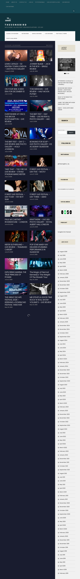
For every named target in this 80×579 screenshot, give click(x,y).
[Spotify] (65, 212)
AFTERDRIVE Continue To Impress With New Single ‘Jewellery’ (66, 60)
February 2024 (64, 362)
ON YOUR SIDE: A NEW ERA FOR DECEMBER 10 (15, 90)
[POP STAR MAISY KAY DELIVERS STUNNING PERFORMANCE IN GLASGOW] (41, 236)
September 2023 (65, 381)
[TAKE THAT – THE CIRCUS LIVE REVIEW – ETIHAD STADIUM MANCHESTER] (16, 160)
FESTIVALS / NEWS (61, 33)
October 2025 (64, 288)
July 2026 (62, 255)
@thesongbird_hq (63, 164)
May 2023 (62, 396)
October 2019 (64, 547)
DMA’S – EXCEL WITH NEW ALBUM (65, 109)
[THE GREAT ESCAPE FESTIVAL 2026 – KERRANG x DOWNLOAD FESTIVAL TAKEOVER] (16, 289)
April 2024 (63, 355)
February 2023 (64, 407)
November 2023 (64, 374)
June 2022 (63, 436)
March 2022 (63, 447)
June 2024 (63, 348)
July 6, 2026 (8, 176)
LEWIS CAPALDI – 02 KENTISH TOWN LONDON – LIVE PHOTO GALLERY (15, 66)
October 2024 (64, 333)
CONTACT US (22, 2)
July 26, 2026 (34, 71)
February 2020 (64, 532)
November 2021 (64, 462)
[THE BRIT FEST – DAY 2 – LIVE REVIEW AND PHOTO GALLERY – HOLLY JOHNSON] (16, 133)
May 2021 (62, 484)
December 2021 (64, 459)
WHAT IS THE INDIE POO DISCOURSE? (65, 98)
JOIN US (31, 2)
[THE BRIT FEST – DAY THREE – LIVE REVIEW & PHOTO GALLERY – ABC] (41, 105)
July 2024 (62, 344)
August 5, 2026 (9, 71)
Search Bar (61, 130)
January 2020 (64, 536)
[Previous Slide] (61, 65)
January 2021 (64, 499)
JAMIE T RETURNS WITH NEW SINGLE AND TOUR (66, 103)
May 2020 (63, 521)
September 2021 (65, 470)
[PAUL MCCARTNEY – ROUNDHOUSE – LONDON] (16, 211)
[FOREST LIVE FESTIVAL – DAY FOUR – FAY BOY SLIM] (16, 186)
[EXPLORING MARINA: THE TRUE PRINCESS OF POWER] (16, 263)
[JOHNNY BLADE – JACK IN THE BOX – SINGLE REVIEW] (41, 55)
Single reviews (37, 33)
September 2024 (65, 337)
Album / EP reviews (12, 33)
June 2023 (63, 392)
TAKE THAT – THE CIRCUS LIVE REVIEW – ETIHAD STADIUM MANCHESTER (16, 172)
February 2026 (64, 274)
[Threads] (71, 212)
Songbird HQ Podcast (64, 232)
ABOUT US (14, 2)
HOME (7, 2)
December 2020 (65, 503)
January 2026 (64, 277)
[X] (62, 212)
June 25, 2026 (9, 224)
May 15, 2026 (33, 305)
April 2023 (63, 399)
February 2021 (64, 495)
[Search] (73, 11)
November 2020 (65, 507)
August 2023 (63, 385)
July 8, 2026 (8, 124)
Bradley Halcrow (65, 67)
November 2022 (64, 418)
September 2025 (65, 292)
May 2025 (63, 307)
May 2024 (63, 351)
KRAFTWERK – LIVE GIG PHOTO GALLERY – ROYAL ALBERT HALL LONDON (41, 222)
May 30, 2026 (34, 279)
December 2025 (65, 281)
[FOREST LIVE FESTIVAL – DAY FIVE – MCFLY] (41, 160)
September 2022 (65, 425)
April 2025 (63, 311)
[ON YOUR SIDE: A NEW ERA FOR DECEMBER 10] (16, 80)
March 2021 (63, 492)
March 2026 (63, 270)
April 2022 (63, 444)
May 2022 (62, 440)
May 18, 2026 (8, 307)
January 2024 (64, 366)
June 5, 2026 (33, 254)
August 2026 (63, 251)
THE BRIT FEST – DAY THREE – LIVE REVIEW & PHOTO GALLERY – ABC (40, 116)
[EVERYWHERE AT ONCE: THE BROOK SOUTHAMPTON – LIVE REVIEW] (16, 105)
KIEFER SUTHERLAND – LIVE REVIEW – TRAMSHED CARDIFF (16, 247)
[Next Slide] (71, 65)
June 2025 (63, 303)
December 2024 (65, 325)
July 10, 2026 (33, 96)
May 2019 (62, 562)
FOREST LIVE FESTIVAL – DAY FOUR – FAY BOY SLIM (15, 197)
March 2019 (63, 569)
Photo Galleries (11, 38)
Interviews (25, 33)
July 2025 (62, 300)
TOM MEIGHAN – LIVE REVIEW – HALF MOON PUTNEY (39, 91)
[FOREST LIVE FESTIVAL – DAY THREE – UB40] (41, 186)
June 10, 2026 (34, 227)
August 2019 (63, 551)
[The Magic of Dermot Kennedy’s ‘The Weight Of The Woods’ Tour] (41, 263)
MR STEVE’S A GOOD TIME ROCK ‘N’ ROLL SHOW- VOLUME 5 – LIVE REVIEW (41, 300)
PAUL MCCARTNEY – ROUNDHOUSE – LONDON (16, 220)
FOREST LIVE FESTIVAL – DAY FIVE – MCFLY (40, 170)
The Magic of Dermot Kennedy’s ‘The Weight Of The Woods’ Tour (40, 274)
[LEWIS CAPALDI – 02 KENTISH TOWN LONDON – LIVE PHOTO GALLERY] (16, 55)
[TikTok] (68, 212)
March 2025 (63, 314)
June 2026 (63, 259)
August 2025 (63, 296)
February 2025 (64, 318)
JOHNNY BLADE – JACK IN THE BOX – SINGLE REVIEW (40, 66)
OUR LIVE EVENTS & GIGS (53, 2)
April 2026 (63, 266)
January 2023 (64, 410)
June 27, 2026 (34, 174)
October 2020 (64, 510)
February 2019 (64, 573)
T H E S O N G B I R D (15, 24)
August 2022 (63, 429)
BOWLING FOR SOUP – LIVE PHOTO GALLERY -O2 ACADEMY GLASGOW (41, 144)
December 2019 (64, 540)
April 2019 (62, 566)
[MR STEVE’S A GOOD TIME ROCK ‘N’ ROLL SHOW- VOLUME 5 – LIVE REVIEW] (41, 289)
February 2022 (64, 451)
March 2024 (63, 359)
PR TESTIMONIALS (40, 2)
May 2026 (63, 263)
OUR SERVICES (66, 2)
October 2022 (64, 422)
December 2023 (65, 370)
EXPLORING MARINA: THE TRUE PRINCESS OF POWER (15, 274)
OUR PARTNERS (10, 6)
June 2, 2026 (8, 279)
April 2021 (62, 488)
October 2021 (64, 466)
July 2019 (62, 555)
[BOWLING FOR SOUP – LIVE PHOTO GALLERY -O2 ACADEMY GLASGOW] (41, 133)
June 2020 (63, 518)
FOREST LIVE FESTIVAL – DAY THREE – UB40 (40, 195)
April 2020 (63, 525)
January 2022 (64, 455)
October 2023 (64, 377)
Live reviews (49, 33)
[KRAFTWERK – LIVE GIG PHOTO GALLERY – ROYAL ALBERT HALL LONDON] (41, 211)
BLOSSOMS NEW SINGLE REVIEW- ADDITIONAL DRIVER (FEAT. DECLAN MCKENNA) (65, 90)
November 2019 (64, 544)
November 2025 (65, 285)
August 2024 (63, 340)
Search (71, 132)
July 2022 (62, 433)
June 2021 (63, 481)
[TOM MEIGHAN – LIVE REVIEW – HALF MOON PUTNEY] (41, 80)
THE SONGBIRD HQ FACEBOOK (66, 189)
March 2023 (63, 403)
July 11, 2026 (8, 94)
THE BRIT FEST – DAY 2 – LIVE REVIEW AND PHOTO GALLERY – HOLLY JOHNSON (15, 146)
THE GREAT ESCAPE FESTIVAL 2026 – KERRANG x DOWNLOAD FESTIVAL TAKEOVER (15, 301)
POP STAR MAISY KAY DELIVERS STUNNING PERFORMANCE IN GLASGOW (39, 248)
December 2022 (65, 414)
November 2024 (65, 329)
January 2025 (64, 322)
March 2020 (63, 529)
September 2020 (65, 514)
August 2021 (63, 473)
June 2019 (63, 558)
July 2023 (62, 388)
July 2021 (62, 477)
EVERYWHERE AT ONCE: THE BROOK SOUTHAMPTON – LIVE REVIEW (15, 118)
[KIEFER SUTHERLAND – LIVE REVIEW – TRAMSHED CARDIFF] (16, 236)
